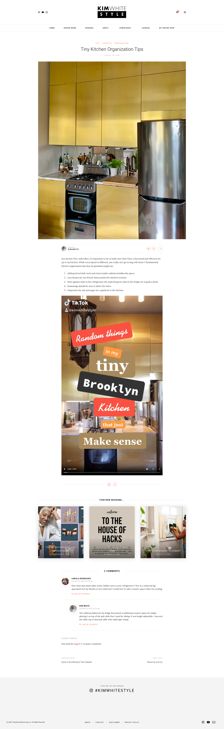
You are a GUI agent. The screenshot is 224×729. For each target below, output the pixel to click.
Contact (100, 722)
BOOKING (89, 28)
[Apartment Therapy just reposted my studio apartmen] (210, 707)
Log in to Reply (82, 594)
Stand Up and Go (155, 662)
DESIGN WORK (70, 28)
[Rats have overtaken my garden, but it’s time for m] (14, 707)
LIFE (98, 43)
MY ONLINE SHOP (167, 28)
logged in (78, 643)
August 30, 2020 (112, 55)
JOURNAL (146, 28)
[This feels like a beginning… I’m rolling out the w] (182, 707)
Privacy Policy (132, 722)
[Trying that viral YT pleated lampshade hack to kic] (70, 707)
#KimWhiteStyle (115, 690)
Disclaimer (114, 722)
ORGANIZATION (121, 43)
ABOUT (106, 28)
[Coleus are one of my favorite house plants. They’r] (42, 707)
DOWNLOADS (125, 28)
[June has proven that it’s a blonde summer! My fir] (98, 707)
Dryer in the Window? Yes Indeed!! (76, 662)
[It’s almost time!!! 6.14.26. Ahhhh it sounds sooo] (154, 707)
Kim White (73, 249)
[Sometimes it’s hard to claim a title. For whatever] (126, 707)
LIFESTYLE (107, 43)
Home (52, 28)
